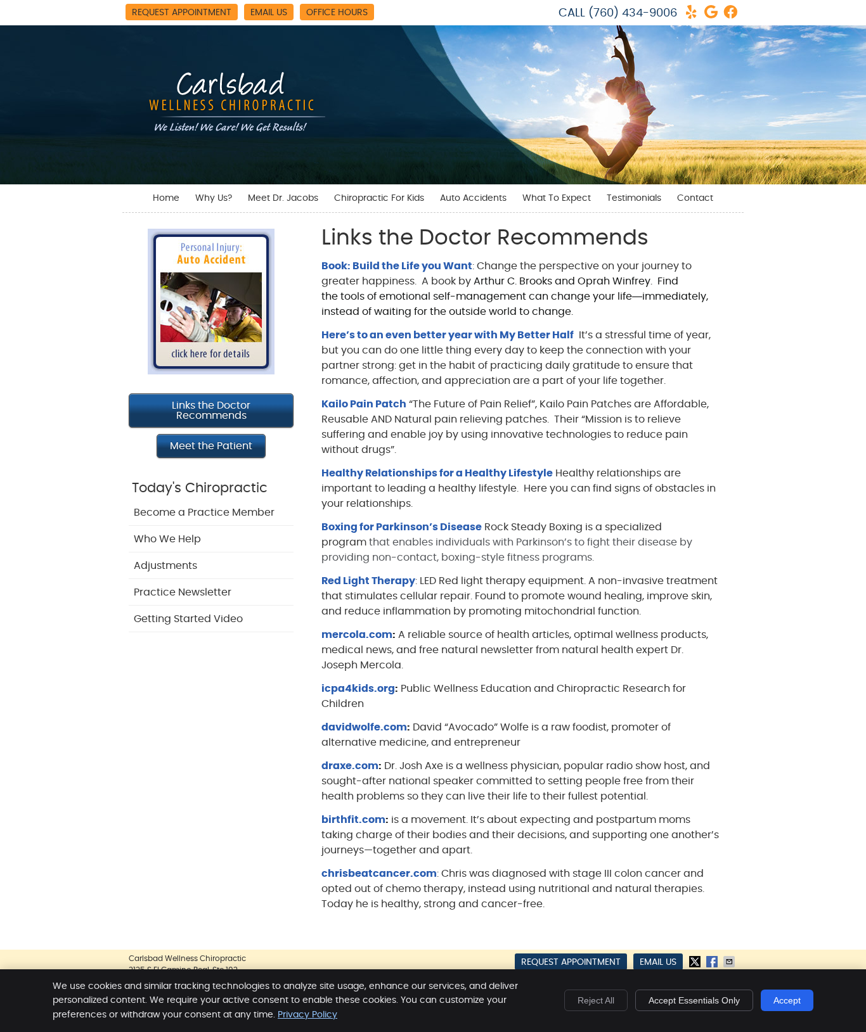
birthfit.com (353, 820)
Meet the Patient (211, 446)
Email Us (268, 12)
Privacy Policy (307, 1014)
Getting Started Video (188, 619)
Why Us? (213, 198)
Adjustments (165, 566)
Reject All (596, 1000)
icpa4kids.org (358, 689)
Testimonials (634, 198)
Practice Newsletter (182, 592)
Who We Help (167, 539)
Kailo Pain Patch (363, 404)
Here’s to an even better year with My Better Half (447, 335)
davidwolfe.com (364, 727)
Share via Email (730, 961)
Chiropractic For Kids (379, 198)
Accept (787, 1000)
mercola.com (356, 635)
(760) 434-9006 (632, 13)
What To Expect (556, 198)
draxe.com (349, 766)
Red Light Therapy (368, 581)
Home (166, 198)
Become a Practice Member (204, 512)
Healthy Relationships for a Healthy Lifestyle (437, 473)
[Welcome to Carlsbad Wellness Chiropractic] (230, 134)
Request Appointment (181, 12)
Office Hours (337, 12)
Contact (695, 198)
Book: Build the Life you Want (396, 266)
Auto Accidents (473, 198)
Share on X (696, 961)
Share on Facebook (713, 961)
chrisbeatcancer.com (379, 874)
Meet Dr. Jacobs (283, 198)
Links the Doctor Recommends (211, 410)
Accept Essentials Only (694, 1000)
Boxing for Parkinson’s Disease (401, 527)
